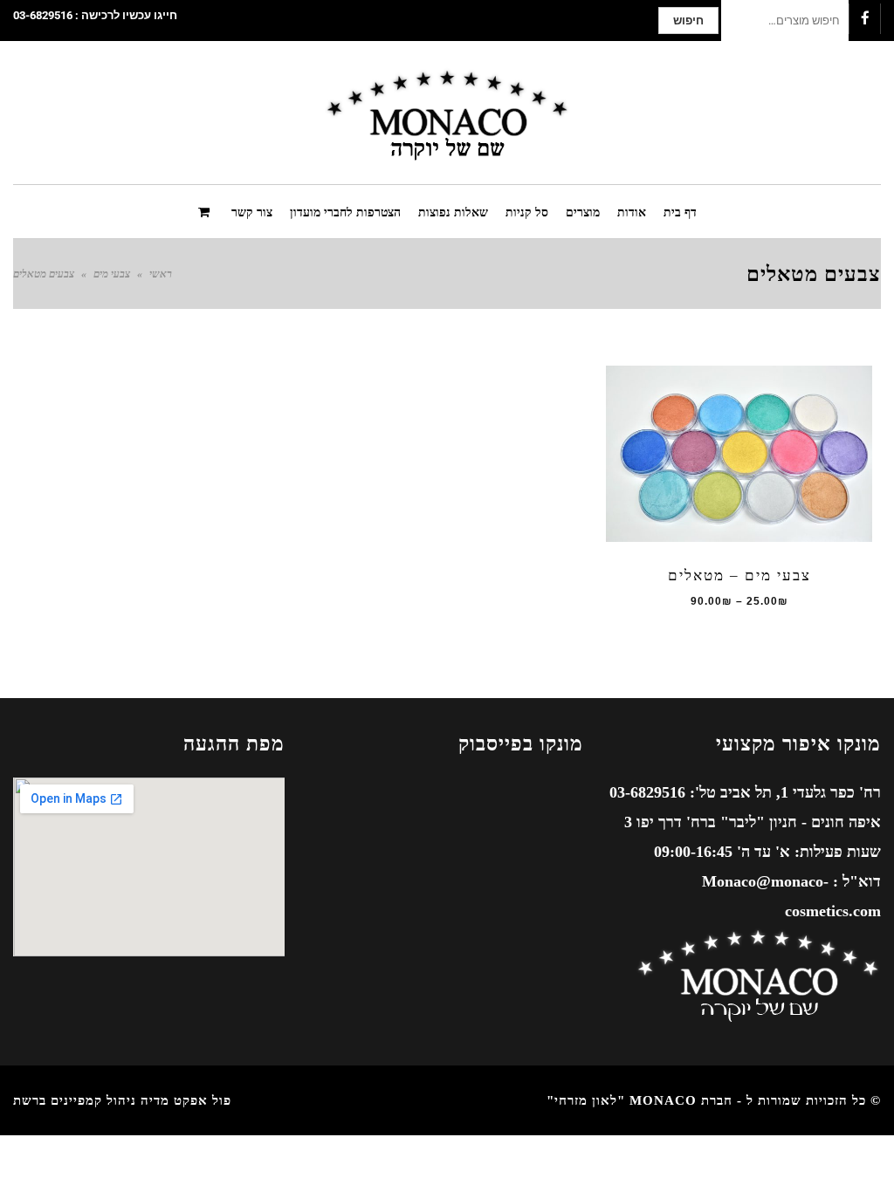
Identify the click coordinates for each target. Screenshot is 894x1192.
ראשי (160, 274)
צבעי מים (111, 274)
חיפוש (688, 20)
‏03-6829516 (42, 15)
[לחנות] (206, 210)
